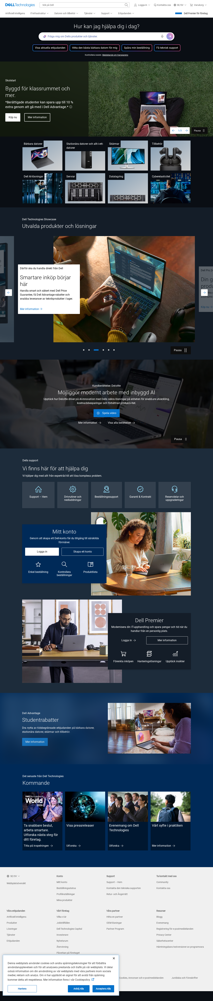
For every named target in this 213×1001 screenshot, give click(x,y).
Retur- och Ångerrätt (117, 894)
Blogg (159, 916)
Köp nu (13, 117)
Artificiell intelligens (16, 916)
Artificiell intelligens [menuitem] (15, 13)
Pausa (197, 130)
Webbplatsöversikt (16, 883)
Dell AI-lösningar (33, 176)
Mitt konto (62, 882)
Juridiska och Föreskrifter (185, 977)
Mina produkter (64, 900)
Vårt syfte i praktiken (167, 825)
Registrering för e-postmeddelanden (174, 928)
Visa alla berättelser (119, 422)
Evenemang (162, 922)
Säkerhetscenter (164, 940)
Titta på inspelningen (36, 845)
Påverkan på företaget (68, 952)
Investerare (62, 934)
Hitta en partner (114, 916)
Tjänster (11, 934)
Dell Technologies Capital (69, 928)
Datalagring (116, 176)
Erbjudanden (13, 940)
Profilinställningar (66, 894)
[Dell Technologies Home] (20, 5)
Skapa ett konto (82, 551)
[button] (142, 5)
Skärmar (114, 143)
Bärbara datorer (33, 143)
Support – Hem (114, 882)
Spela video (109, 413)
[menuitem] (40, 13)
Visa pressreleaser (80, 825)
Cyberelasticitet (161, 176)
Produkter (12, 922)
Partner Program (115, 928)
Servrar (70, 176)
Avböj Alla (79, 988)
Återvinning (62, 946)
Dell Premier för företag (196, 13)
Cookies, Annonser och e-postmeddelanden (141, 977)
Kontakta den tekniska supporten (123, 888)
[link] (162, 5)
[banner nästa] (186, 130)
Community (162, 882)
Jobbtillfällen (63, 922)
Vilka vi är (61, 916)
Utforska (71, 845)
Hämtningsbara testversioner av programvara (180, 946)
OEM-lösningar (114, 922)
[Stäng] (113, 958)
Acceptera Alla (103, 988)
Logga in (42, 551)
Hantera (22, 988)
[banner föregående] (173, 130)
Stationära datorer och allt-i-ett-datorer (84, 145)
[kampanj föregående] (8, 292)
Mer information (37, 117)
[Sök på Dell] (126, 5)
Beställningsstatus (66, 888)
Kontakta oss (163, 888)
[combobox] (84, 5)
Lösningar (12, 928)
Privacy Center (163, 934)
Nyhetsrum (62, 940)
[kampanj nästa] (204, 292)
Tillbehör (157, 143)
